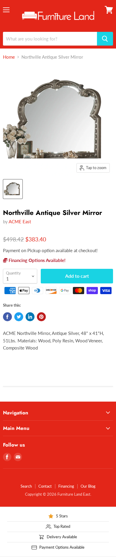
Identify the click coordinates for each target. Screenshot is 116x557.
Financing (66, 486)
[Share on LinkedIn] (30, 316)
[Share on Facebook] (7, 316)
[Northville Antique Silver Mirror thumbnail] (12, 189)
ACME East (20, 221)
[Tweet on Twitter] (18, 316)
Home (9, 57)
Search (26, 486)
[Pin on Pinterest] (41, 316)
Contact (45, 486)
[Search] (105, 39)
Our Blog (88, 486)
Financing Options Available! (36, 260)
